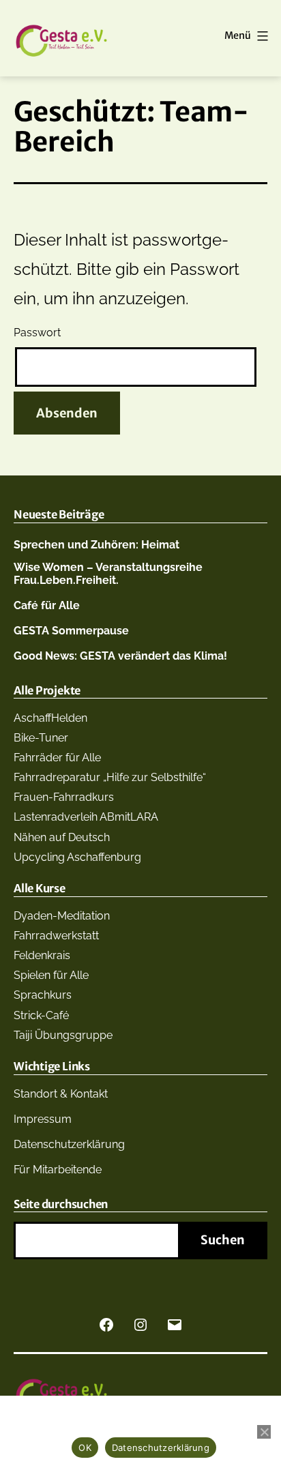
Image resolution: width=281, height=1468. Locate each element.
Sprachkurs (43, 994)
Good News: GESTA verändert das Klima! (120, 655)
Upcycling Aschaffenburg (77, 857)
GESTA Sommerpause (71, 630)
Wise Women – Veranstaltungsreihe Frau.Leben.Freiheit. (108, 574)
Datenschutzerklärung (69, 1144)
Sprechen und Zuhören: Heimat (96, 544)
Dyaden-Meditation (62, 915)
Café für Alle (47, 605)
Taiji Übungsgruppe (63, 1035)
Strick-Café (41, 1015)
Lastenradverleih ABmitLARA (86, 816)
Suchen (223, 1240)
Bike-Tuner (41, 737)
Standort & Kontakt (61, 1093)
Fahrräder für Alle (57, 757)
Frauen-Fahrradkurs (64, 797)
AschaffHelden (50, 717)
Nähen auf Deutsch (62, 837)
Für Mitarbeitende (58, 1169)
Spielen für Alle (51, 975)
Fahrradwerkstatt (56, 935)
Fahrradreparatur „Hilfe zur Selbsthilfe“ (110, 777)
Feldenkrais (42, 955)
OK (84, 1447)
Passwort (37, 332)
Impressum (43, 1119)
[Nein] (264, 1432)
